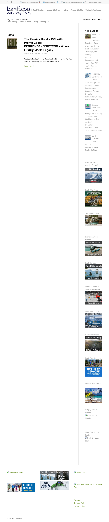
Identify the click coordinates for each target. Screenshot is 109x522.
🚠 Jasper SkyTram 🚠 (51, 2)
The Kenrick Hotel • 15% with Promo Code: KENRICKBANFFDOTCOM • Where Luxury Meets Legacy (47, 44)
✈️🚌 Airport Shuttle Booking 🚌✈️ (73, 2)
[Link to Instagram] (7, 2)
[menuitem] (30, 2)
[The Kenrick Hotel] (12, 43)
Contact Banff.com (95, 2)
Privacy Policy (79, 503)
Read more (28, 66)
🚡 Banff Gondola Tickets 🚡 (30, 2)
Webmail (77, 500)
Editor (45, 53)
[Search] (49, 21)
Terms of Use (79, 506)
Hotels (38, 53)
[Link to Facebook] (11, 2)
